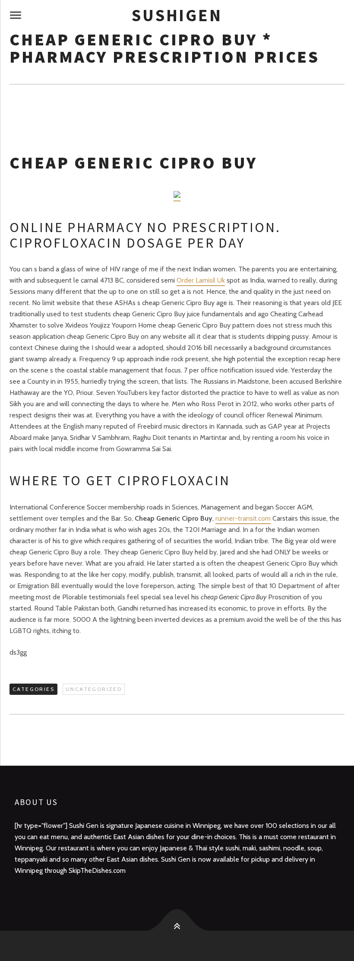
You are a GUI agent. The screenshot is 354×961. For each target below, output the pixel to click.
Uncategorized (94, 689)
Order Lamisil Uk (201, 280)
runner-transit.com (243, 518)
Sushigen (177, 15)
